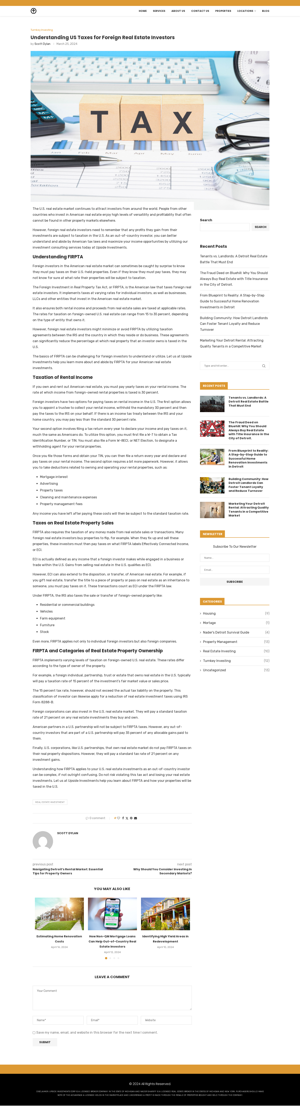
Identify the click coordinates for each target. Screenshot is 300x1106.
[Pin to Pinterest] (131, 818)
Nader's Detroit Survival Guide (236, 632)
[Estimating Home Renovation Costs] (59, 914)
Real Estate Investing (236, 651)
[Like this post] (118, 818)
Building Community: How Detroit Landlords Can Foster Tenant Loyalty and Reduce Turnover (234, 324)
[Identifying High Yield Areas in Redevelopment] (165, 914)
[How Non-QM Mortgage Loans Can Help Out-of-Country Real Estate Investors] (112, 914)
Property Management (236, 642)
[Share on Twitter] (127, 818)
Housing (236, 613)
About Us (178, 11)
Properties (223, 11)
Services (159, 11)
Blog (265, 11)
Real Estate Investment (50, 802)
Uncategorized (236, 670)
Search (206, 220)
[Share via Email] (135, 818)
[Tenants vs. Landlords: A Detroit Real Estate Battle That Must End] (212, 404)
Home (143, 11)
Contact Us (200, 11)
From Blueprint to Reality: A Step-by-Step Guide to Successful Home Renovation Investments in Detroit (232, 301)
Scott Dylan (42, 44)
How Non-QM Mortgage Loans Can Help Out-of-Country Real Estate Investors (112, 941)
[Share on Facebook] (123, 818)
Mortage (236, 623)
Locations (245, 11)
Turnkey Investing (236, 661)
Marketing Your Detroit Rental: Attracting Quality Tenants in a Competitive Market (249, 510)
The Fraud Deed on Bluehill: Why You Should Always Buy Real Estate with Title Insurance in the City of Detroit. (234, 279)
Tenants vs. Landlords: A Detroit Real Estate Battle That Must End (249, 402)
